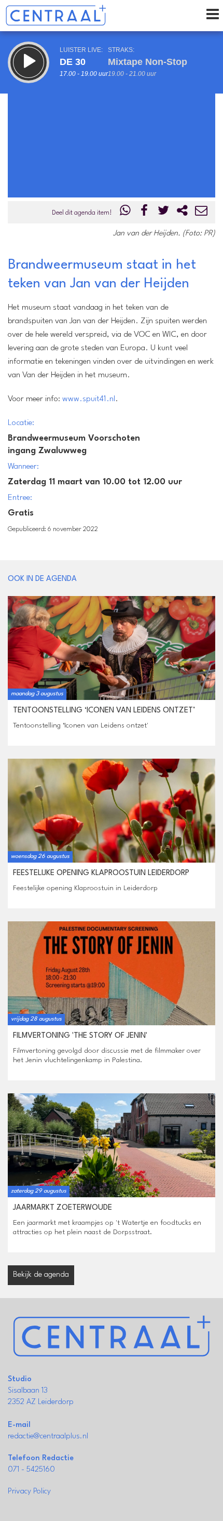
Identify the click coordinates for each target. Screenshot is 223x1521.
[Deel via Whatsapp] (125, 212)
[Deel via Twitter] (163, 212)
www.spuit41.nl (88, 399)
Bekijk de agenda (41, 1275)
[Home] (55, 16)
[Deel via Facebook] (145, 212)
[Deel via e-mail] (201, 212)
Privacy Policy (29, 1492)
